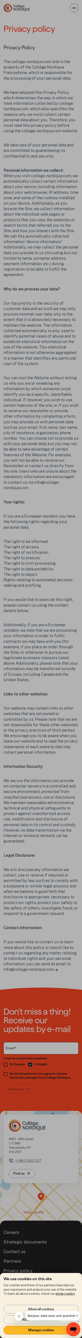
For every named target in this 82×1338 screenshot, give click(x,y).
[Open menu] (74, 7)
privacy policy (65, 1293)
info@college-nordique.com (28, 969)
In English (40, 1064)
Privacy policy (18, 1270)
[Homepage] (16, 7)
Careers (11, 1232)
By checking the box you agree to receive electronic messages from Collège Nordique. (40, 1075)
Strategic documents (25, 1242)
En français (17, 1064)
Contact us (14, 1251)
